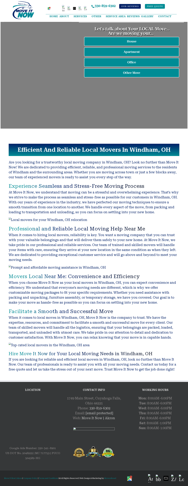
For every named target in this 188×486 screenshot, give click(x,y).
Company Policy (30, 478)
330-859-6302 (105, 6)
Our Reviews (130, 6)
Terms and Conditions (48, 478)
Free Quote (155, 6)
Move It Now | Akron (98, 418)
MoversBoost (110, 478)
